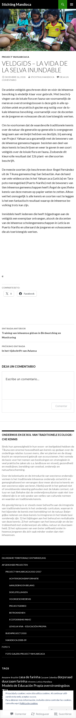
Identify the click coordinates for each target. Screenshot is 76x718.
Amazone (6, 677)
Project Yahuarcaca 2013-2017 (23, 571)
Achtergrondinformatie (24, 578)
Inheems (31, 681)
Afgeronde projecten (15, 564)
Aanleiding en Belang (21, 585)
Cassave (44, 677)
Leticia (39, 681)
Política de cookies (29, 703)
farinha (22, 681)
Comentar (61, 406)
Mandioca (47, 681)
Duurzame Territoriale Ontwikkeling (24, 558)
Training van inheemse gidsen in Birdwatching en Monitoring (31, 333)
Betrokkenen (17, 612)
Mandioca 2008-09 (16, 640)
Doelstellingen (18, 592)
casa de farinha (29, 677)
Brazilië (14, 677)
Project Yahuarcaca (15, 56)
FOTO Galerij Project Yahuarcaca (25, 653)
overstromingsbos (57, 685)
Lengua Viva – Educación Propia (27, 626)
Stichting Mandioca (16, 4)
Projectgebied (17, 605)
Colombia (53, 677)
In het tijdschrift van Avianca (19, 348)
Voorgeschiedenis (20, 599)
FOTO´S (6, 647)
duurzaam (9, 681)
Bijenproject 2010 (16, 633)
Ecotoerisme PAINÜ (20, 619)
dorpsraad (65, 677)
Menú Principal (71, 4)
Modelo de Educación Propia (22, 685)
